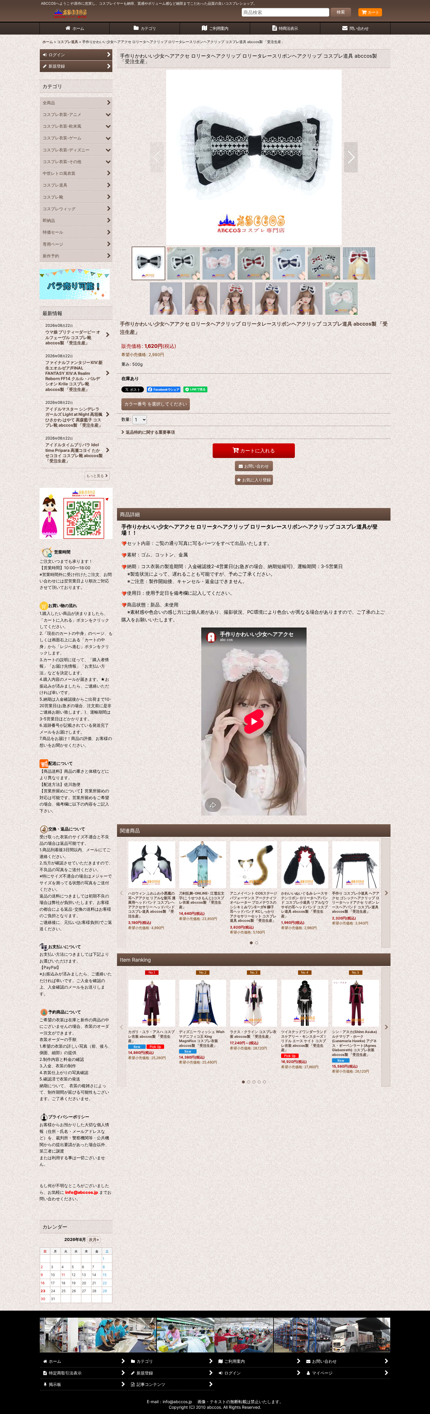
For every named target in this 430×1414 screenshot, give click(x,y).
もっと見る (95, 475)
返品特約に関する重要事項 (150, 432)
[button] (157, 157)
